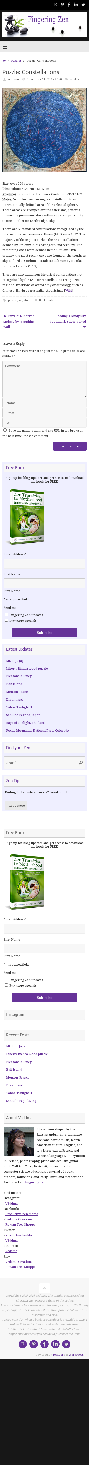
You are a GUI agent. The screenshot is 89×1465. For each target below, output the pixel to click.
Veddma (11, 1251)
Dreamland (14, 699)
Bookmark (46, 300)
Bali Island (14, 684)
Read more (17, 805)
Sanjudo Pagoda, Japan (23, 715)
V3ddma (11, 1203)
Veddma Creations (18, 1219)
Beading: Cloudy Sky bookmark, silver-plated (68, 318)
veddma (13, 79)
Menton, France (17, 692)
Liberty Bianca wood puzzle (27, 668)
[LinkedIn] (76, 4)
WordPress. (76, 1354)
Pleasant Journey (19, 676)
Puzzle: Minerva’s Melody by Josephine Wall (19, 321)
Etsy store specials (23, 621)
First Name (12, 574)
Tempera (59, 1354)
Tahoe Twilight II (19, 707)
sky (20, 300)
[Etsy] (55, 4)
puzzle (12, 300)
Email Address (15, 554)
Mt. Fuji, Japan (16, 661)
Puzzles (16, 60)
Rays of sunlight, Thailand (25, 723)
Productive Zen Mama (21, 1214)
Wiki (68, 290)
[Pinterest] (62, 4)
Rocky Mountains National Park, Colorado (37, 730)
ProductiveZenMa (18, 1235)
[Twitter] (83, 4)
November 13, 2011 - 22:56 (44, 79)
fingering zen (35, 1182)
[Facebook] (69, 4)
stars (27, 300)
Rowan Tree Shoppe (20, 1224)
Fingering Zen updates (26, 615)
